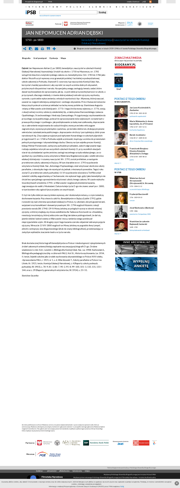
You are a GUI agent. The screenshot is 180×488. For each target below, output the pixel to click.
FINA (50, 2)
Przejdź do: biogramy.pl (34, 2)
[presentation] (26, 58)
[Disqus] (64, 316)
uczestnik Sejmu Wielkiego (139, 189)
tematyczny (77, 471)
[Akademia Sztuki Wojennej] (71, 442)
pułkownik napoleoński (138, 116)
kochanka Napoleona (137, 130)
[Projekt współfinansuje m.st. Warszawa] (154, 442)
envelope (36, 48)
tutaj (122, 486)
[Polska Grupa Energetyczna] (49, 454)
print (42, 48)
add (54, 48)
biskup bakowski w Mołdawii (140, 230)
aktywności (51, 471)
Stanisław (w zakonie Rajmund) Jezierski (139, 222)
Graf (118, 89)
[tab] (27, 58)
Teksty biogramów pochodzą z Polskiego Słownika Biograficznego (131, 468)
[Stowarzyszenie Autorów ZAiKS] (120, 442)
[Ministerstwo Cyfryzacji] (44, 442)
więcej (116, 163)
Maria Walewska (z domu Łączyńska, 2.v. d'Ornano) (141, 122)
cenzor (132, 200)
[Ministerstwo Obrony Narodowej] (57, 442)
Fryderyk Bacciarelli (139, 194)
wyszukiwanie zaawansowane (50, 15)
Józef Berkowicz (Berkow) (142, 208)
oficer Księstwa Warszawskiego (141, 141)
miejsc (87, 471)
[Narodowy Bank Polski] (96, 442)
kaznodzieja (105, 39)
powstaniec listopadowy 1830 (140, 214)
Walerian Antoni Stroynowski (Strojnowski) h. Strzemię (141, 180)
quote (48, 48)
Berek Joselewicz (138, 135)
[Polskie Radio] (141, 442)
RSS (150, 2)
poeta (132, 160)
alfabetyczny (64, 471)
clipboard (30, 48)
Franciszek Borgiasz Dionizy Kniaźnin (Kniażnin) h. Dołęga (139, 151)
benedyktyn (89, 39)
